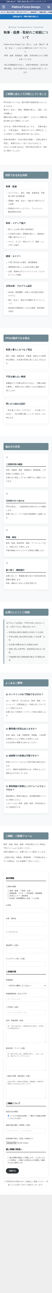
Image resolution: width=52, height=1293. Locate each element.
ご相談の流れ (42, 12)
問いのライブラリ (22, 12)
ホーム (3, 12)
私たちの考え (11, 12)
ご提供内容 (33, 12)
